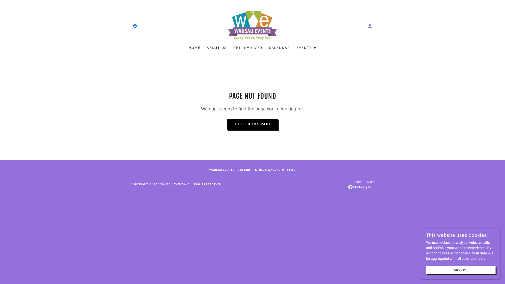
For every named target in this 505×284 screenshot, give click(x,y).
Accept (461, 269)
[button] (370, 26)
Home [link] (194, 48)
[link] (135, 26)
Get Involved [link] (248, 48)
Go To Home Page (252, 124)
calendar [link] (279, 48)
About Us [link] (217, 48)
